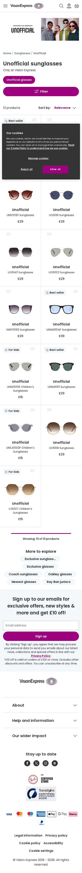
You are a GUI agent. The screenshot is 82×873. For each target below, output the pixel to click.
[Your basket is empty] (76, 6)
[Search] (61, 6)
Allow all (55, 169)
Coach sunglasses (23, 574)
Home (7, 53)
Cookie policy (29, 843)
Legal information (28, 835)
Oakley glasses (60, 574)
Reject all (26, 169)
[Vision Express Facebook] (27, 763)
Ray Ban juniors (59, 582)
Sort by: (44, 108)
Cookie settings (41, 851)
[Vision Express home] (41, 681)
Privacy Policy (40, 656)
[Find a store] (69, 6)
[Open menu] (5, 6)
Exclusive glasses (40, 566)
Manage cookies (38, 158)
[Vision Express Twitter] (36, 763)
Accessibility (53, 843)
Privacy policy (56, 835)
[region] (41, 151)
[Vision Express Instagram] (46, 763)
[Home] (26, 6)
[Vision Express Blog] (55, 763)
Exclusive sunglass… (40, 559)
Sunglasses (22, 53)
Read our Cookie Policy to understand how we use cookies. (40, 147)
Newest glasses (24, 582)
